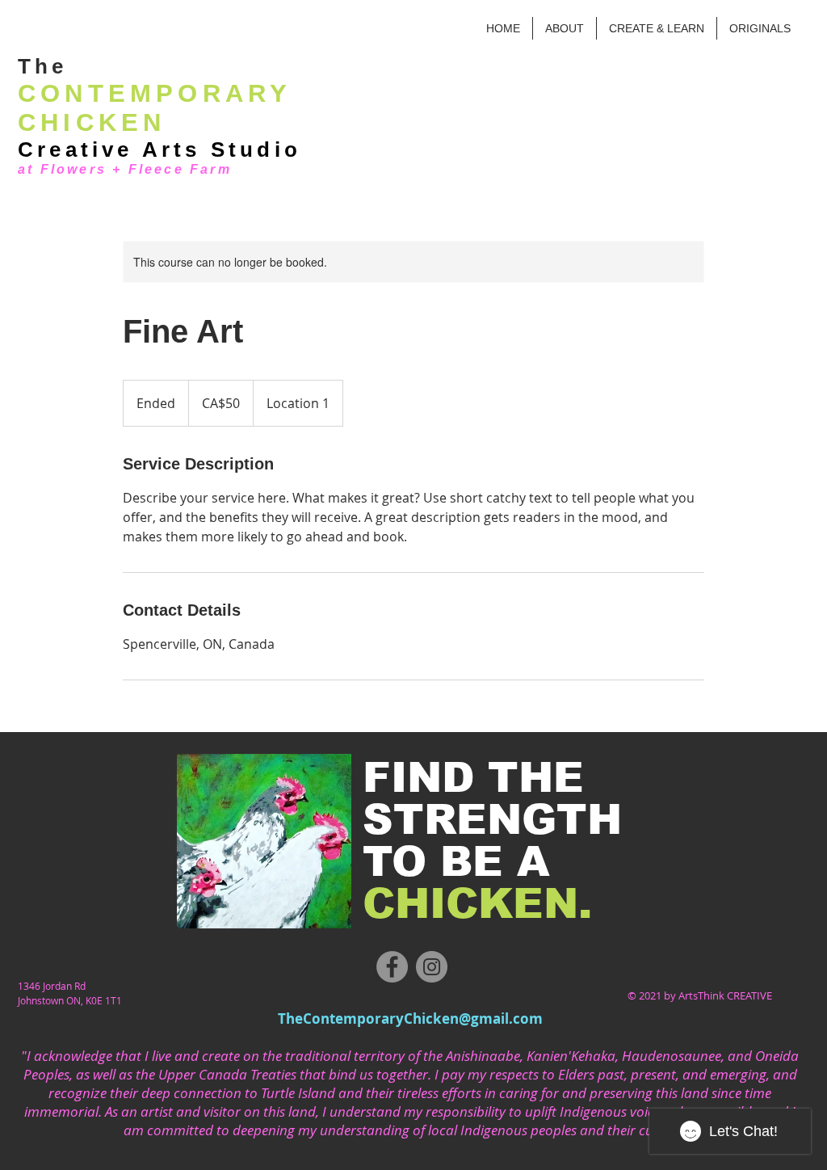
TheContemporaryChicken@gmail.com (410, 1018)
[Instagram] (431, 967)
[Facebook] (392, 967)
